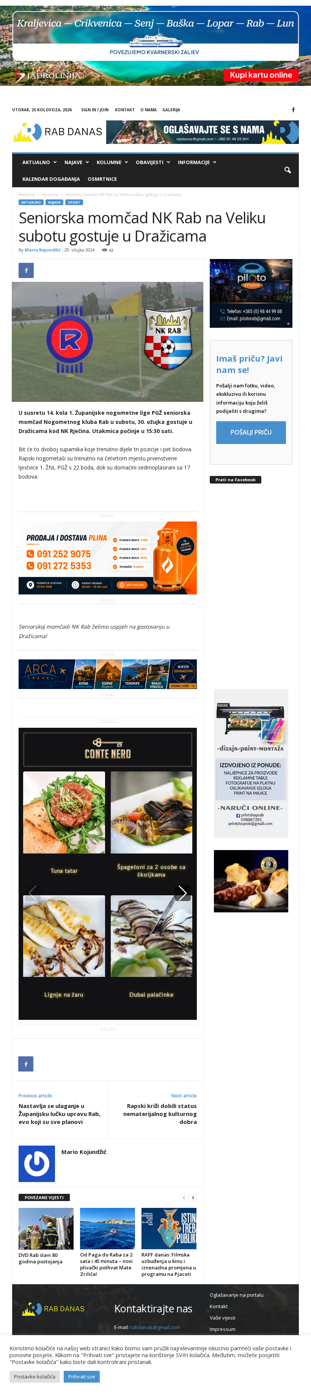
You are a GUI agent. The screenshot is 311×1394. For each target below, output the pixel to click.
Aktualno (36, 162)
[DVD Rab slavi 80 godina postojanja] (46, 1228)
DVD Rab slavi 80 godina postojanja (41, 1258)
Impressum (223, 1329)
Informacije (194, 162)
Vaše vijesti (223, 1317)
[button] (287, 170)
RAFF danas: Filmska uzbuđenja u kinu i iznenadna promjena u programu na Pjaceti (168, 1264)
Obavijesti (149, 162)
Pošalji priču (251, 432)
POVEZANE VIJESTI (44, 1197)
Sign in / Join (94, 109)
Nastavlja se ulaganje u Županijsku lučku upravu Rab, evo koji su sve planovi (60, 1113)
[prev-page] (184, 1198)
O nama (148, 109)
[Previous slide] (33, 893)
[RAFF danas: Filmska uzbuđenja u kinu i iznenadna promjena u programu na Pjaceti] (168, 1228)
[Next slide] (183, 893)
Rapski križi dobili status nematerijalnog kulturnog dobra (160, 1113)
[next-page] (193, 1198)
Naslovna (27, 194)
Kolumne (109, 162)
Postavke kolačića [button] (34, 1376)
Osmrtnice (102, 178)
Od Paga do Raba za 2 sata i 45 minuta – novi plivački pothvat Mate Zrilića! (106, 1264)
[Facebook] (293, 110)
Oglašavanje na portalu (237, 1294)
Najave (73, 162)
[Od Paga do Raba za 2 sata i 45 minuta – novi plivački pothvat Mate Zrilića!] (107, 1228)
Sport (74, 202)
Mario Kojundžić (43, 250)
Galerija (171, 109)
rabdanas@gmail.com (155, 1327)
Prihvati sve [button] (81, 1376)
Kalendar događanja (51, 178)
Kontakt (125, 109)
